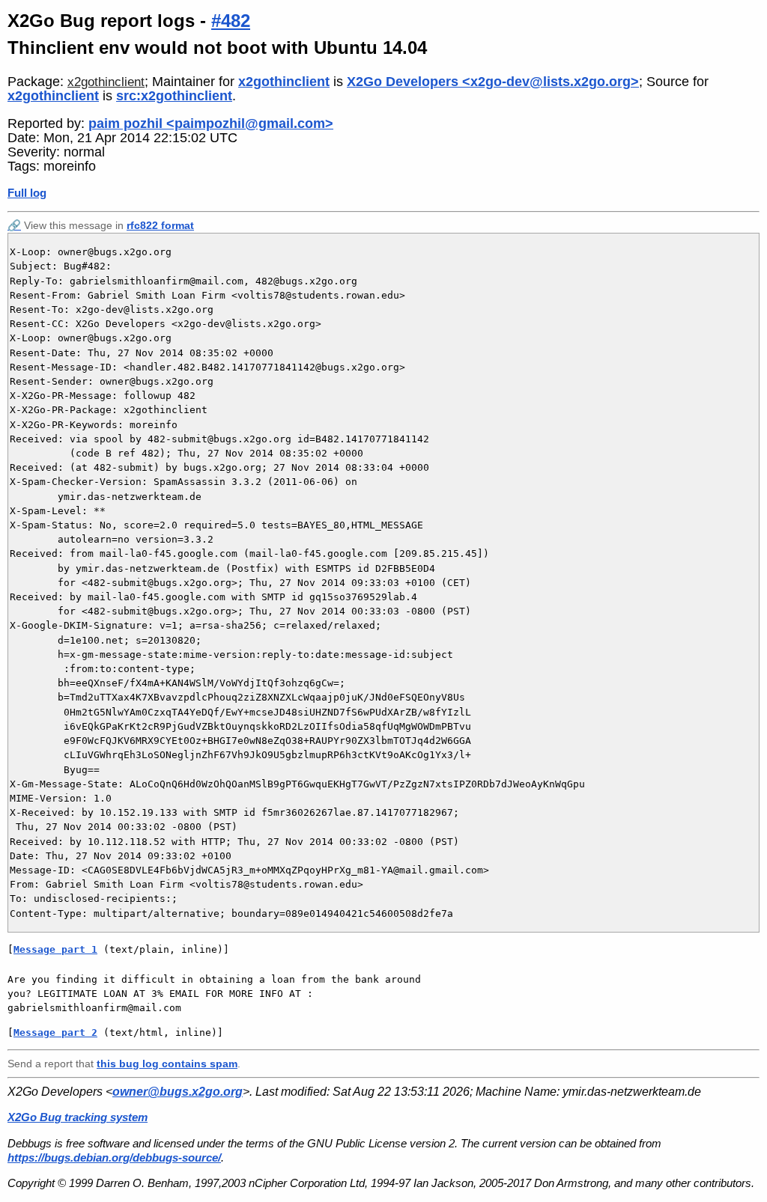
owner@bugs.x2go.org (177, 1091)
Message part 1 (55, 949)
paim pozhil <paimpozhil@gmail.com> (210, 123)
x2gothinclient (106, 82)
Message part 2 (55, 1032)
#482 (230, 20)
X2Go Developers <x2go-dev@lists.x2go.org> (493, 81)
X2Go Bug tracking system (77, 1117)
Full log (26, 192)
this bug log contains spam (167, 1064)
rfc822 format (160, 225)
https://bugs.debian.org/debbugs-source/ (114, 1157)
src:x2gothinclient (174, 95)
